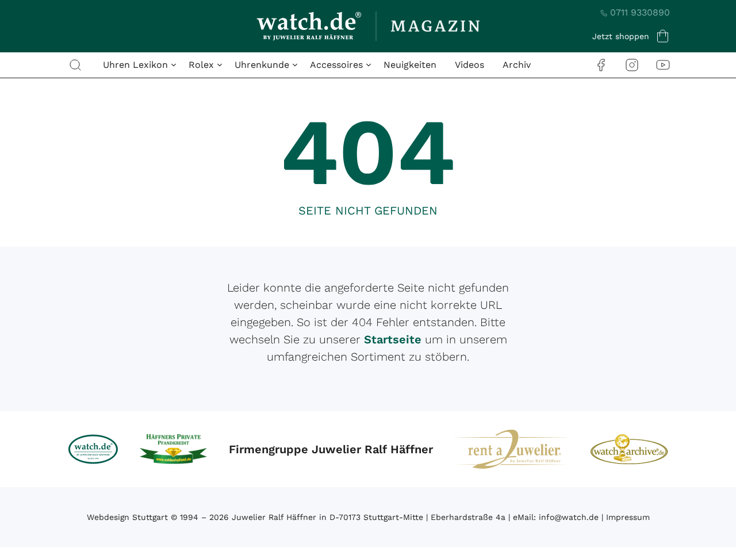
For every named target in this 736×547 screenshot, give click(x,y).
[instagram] (632, 65)
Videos (469, 64)
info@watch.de (569, 517)
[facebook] (601, 65)
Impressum (628, 517)
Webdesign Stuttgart (127, 517)
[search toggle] (75, 65)
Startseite (392, 339)
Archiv (517, 64)
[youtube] (663, 65)
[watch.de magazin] (368, 26)
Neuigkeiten (410, 64)
